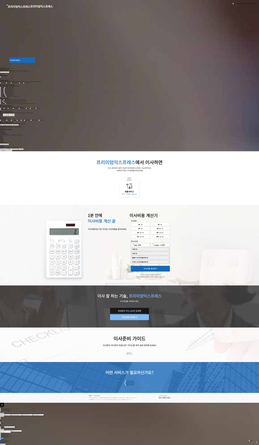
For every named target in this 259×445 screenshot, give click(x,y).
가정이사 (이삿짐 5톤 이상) (5, 408)
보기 (11, 435)
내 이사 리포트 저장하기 (13, 149)
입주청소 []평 (8, 426)
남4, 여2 (140, 237)
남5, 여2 (160, 237)
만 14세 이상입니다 (5, 434)
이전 (1, 150)
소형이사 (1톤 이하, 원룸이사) (5, 409)
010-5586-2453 (106, 397)
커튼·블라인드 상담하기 (4, 149)
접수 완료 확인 (2, 444)
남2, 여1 (160, 228)
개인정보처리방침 (97, 395)
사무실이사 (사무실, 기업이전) (5, 411)
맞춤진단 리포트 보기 (8, 150)
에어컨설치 (2, 428)
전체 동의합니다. (3, 433)
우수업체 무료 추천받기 (4, 144)
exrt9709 (123, 399)
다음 (3, 150)
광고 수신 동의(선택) (4, 437)
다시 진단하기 (20, 149)
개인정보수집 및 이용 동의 (6, 435)
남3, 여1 (140, 232)
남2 (160, 224)
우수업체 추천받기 (14, 60)
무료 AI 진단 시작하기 (4, 72)
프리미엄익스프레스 (41, 6)
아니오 (2, 418)
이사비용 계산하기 (150, 269)
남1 (140, 224)
